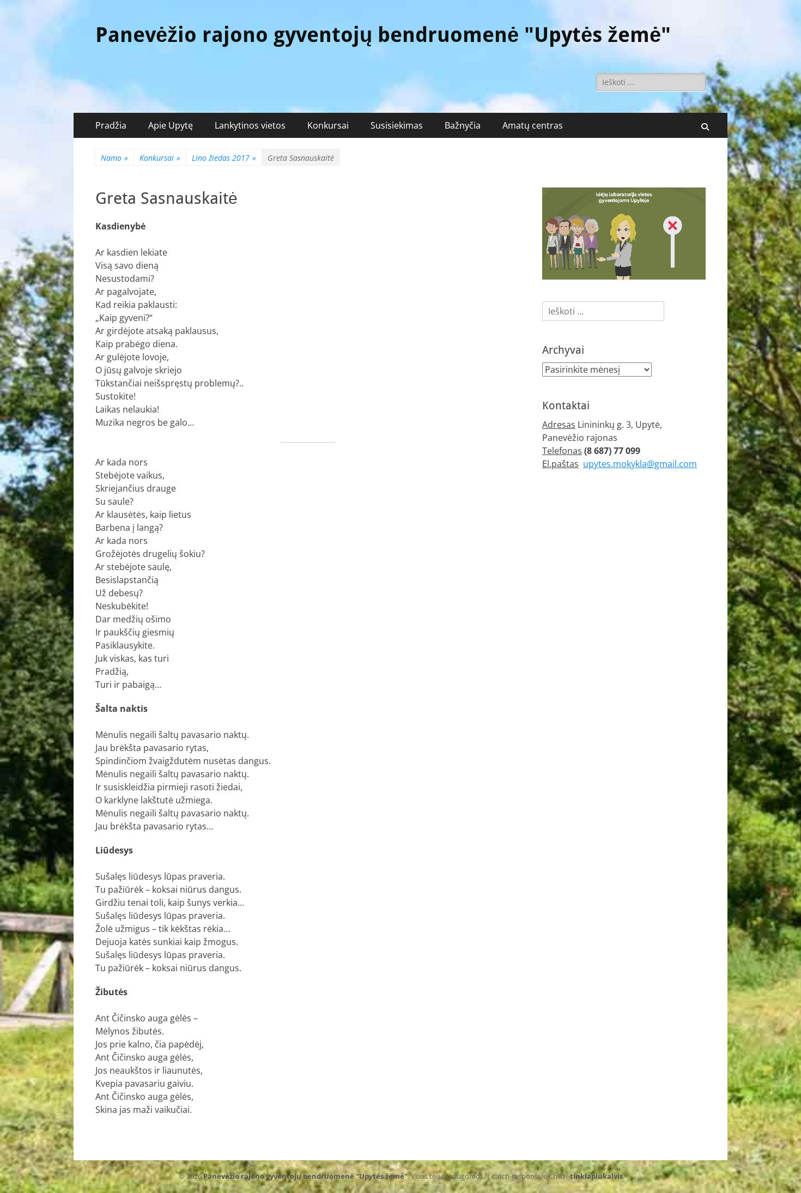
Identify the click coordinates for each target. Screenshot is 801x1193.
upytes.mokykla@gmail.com (640, 464)
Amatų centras (532, 125)
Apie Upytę (170, 125)
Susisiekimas (397, 125)
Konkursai (328, 125)
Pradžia (110, 125)
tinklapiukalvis (596, 1176)
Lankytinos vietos (250, 125)
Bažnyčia (463, 125)
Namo (114, 158)
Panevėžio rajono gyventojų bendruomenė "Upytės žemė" (383, 35)
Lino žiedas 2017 (224, 158)
